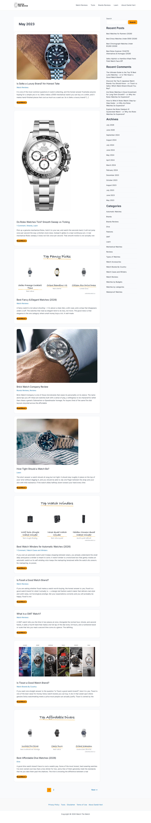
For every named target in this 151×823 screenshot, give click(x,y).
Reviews (33, 390)
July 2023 (110, 190)
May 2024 (110, 155)
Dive (18, 762)
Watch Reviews (82, 5)
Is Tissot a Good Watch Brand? (33, 682)
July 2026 (110, 125)
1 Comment (21, 226)
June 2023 (110, 195)
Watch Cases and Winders (37, 550)
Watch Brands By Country (27, 687)
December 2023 (112, 175)
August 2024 (111, 140)
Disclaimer (71, 805)
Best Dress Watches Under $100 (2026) (121, 39)
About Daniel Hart (128, 5)
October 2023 (111, 180)
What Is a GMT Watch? (29, 613)
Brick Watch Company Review (32, 386)
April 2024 (110, 160)
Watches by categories (115, 287)
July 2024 (110, 145)
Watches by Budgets (114, 282)
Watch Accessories (113, 262)
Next (94, 790)
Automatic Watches (113, 212)
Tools (93, 5)
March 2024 (111, 165)
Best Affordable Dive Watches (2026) (36, 757)
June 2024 (110, 150)
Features (109, 232)
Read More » (22, 102)
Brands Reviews (104, 5)
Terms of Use (82, 805)
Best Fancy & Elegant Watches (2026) (37, 299)
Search (109, 19)
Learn (116, 5)
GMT (108, 237)
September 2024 (112, 135)
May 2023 (110, 200)
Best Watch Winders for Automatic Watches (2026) (44, 546)
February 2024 (112, 170)
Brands (29, 226)
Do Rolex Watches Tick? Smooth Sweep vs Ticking (43, 222)
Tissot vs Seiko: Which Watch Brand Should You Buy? (121, 85)
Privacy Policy (53, 805)
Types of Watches (113, 257)
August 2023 (111, 185)
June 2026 (110, 130)
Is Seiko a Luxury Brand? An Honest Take (38, 83)
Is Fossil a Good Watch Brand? (33, 580)
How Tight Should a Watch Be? (33, 468)
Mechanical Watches (114, 247)
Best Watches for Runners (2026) (119, 34)
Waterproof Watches (114, 292)
